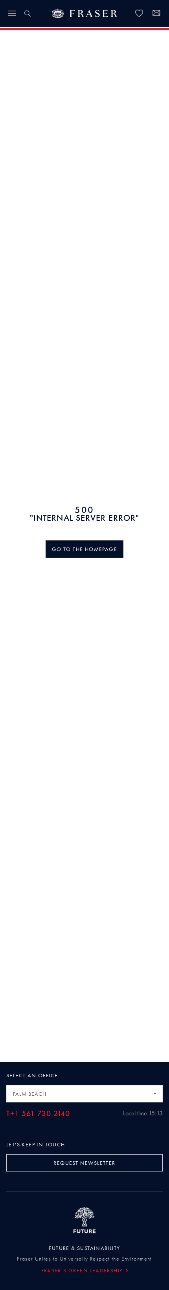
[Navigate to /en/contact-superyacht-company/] (156, 14)
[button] (84, 549)
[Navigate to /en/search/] (27, 13)
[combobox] (84, 1093)
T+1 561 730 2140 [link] (38, 1113)
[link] (139, 13)
